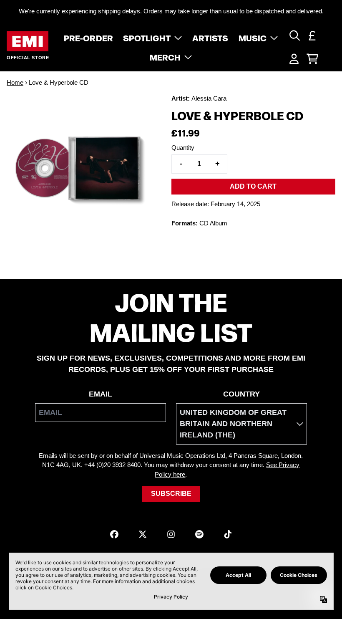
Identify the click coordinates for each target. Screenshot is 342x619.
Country (241, 394)
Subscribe (171, 493)
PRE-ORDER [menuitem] (88, 37)
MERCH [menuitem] (165, 57)
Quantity (182, 147)
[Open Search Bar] (294, 35)
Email (100, 394)
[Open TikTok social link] (228, 534)
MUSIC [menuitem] (253, 37)
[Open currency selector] (312, 35)
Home (15, 82)
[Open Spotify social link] (199, 534)
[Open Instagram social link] (171, 534)
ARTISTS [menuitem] (210, 37)
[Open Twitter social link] (142, 534)
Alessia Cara (208, 98)
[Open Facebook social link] (114, 534)
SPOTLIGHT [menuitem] (147, 37)
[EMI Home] (27, 41)
